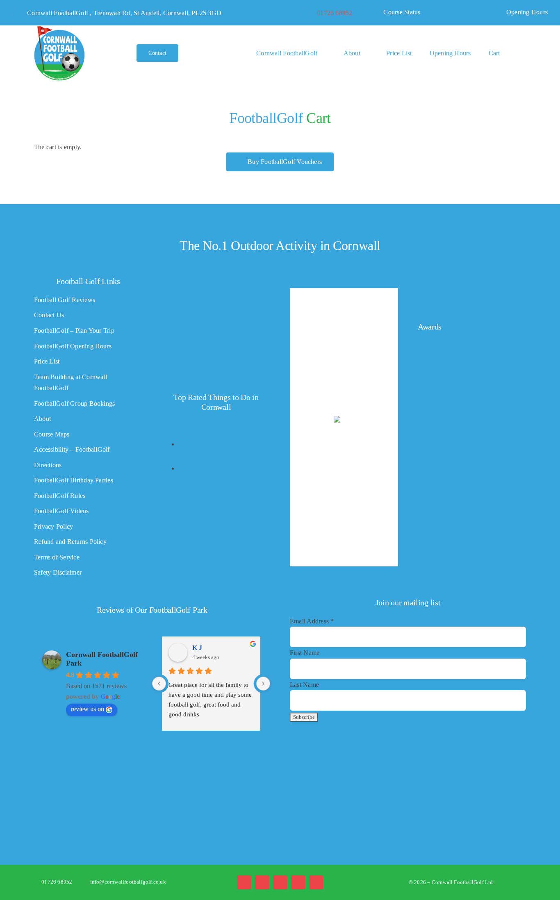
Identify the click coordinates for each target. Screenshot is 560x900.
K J (197, 647)
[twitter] (262, 882)
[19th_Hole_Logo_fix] (280, 743)
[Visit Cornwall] (177, 773)
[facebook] (244, 882)
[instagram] (280, 882)
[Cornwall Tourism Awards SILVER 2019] (442, 496)
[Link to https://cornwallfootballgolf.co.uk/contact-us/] (306, 13)
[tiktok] (298, 882)
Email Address (312, 621)
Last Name (304, 684)
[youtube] (316, 882)
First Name (304, 652)
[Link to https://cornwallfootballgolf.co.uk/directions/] (18, 13)
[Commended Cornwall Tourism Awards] (466, 289)
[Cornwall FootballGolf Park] (59, 28)
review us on (87, 708)
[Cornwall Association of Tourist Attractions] (75, 771)
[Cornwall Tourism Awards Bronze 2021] (442, 393)
